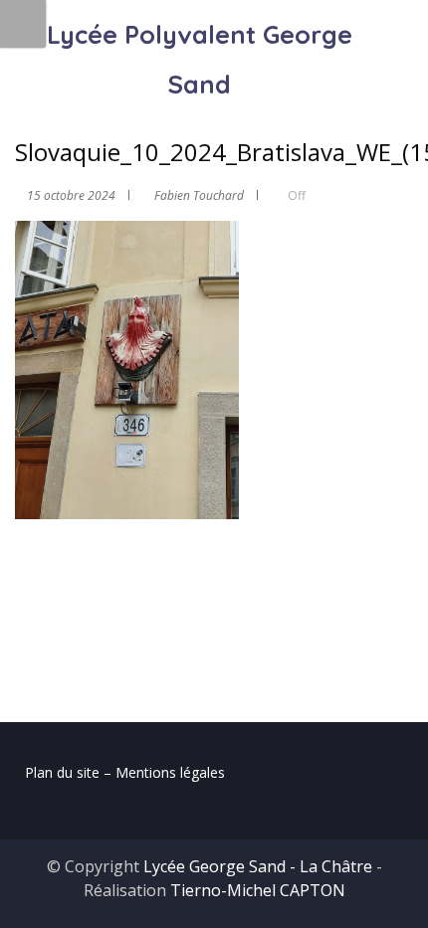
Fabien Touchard (199, 195)
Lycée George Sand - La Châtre (257, 866)
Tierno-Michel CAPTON (257, 890)
